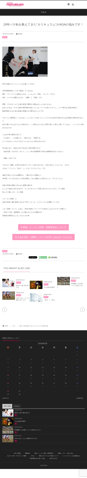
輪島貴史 (19, 34)
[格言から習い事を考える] (8, 286)
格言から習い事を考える (22, 413)
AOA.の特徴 (17, 453)
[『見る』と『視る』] (36, 301)
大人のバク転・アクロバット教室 (16, 456)
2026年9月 (79, 398)
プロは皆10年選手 (49, 287)
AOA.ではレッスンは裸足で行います (25, 438)
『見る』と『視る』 (50, 300)
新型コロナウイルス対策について (48, 456)
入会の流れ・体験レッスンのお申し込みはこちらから (44, 237)
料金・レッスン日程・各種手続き (44, 453)
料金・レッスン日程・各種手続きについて (44, 227)
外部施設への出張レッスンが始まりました (27, 430)
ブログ (5, 37)
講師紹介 (27, 453)
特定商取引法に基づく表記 (37, 458)
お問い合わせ (53, 458)
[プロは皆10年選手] (36, 288)
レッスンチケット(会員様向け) (71, 456)
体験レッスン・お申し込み (65, 453)
